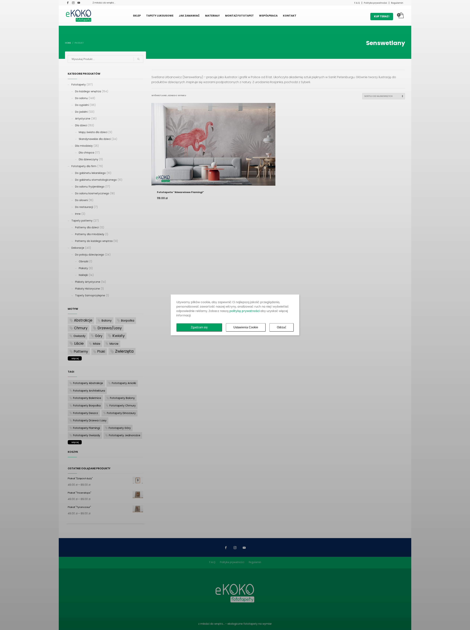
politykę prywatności (244, 311)
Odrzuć (281, 327)
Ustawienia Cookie (245, 327)
